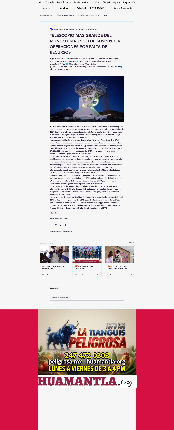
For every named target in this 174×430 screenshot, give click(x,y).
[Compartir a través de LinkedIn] (61, 225)
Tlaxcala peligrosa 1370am (65, 15)
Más (105, 15)
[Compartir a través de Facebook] (51, 225)
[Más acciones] (123, 29)
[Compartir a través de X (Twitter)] (56, 225)
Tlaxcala (54, 213)
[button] (122, 8)
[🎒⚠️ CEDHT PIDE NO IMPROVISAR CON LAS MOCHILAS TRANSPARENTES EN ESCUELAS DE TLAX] (119, 254)
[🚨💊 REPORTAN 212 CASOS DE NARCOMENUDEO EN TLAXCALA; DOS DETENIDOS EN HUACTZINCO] (87, 254)
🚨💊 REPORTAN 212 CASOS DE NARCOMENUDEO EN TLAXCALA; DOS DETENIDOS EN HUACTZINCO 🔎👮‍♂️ (84, 267)
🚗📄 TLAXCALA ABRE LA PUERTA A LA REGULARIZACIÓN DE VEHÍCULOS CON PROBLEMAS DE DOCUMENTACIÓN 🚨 (53, 267)
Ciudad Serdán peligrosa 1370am (89, 15)
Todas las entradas (46, 15)
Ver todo (131, 242)
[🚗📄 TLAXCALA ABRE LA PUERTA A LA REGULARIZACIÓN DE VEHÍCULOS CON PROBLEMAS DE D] (54, 254)
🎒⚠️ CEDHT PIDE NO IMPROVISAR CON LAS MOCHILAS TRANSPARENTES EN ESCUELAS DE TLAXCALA (118, 267)
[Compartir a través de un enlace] (65, 225)
